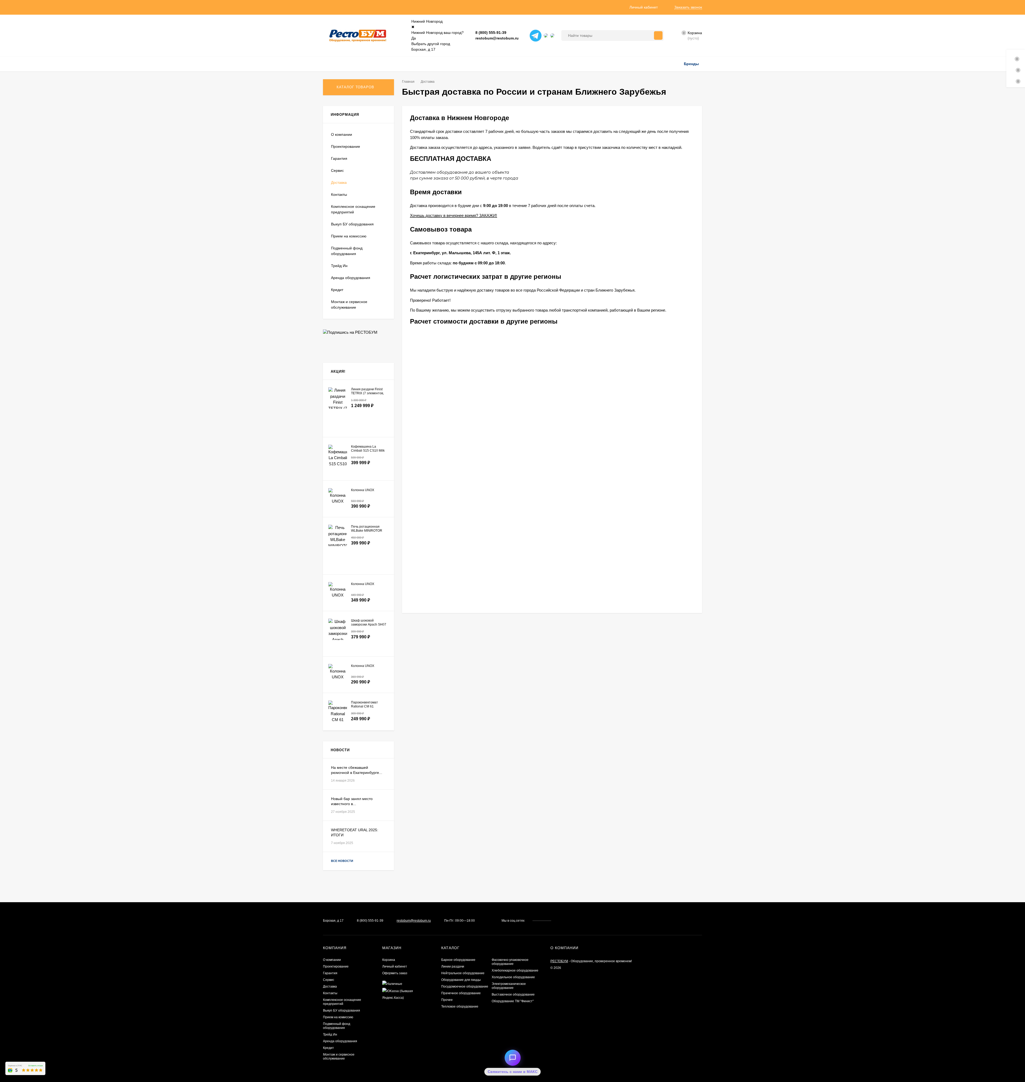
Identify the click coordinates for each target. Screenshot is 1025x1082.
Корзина (388, 960)
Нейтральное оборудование (462, 973)
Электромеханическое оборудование (509, 986)
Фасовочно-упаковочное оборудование (510, 962)
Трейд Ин (339, 266)
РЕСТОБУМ (559, 961)
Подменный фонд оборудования (346, 251)
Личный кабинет (394, 966)
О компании (341, 134)
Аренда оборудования (350, 278)
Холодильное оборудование (513, 977)
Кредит (337, 290)
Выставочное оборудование (513, 994)
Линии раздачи (452, 966)
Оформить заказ (394, 973)
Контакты (339, 194)
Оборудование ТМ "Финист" (513, 1001)
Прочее (447, 1000)
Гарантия (339, 158)
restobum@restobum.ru (497, 38)
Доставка (339, 182)
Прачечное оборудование (461, 993)
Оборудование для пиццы (461, 980)
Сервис (337, 170)
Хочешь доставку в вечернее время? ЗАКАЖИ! (453, 215)
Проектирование (345, 146)
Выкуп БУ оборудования (352, 224)
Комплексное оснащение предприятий (353, 209)
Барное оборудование (458, 960)
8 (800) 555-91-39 (490, 32)
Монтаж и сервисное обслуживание (349, 304)
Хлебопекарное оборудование (515, 970)
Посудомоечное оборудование (464, 986)
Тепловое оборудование (459, 1006)
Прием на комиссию (348, 236)
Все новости (342, 860)
